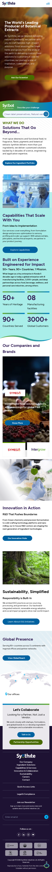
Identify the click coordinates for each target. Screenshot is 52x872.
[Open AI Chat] (46, 865)
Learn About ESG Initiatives (21, 621)
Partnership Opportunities (26, 742)
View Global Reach (16, 658)
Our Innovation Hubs (17, 538)
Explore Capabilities (20, 249)
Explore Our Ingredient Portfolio (20, 163)
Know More (17, 423)
